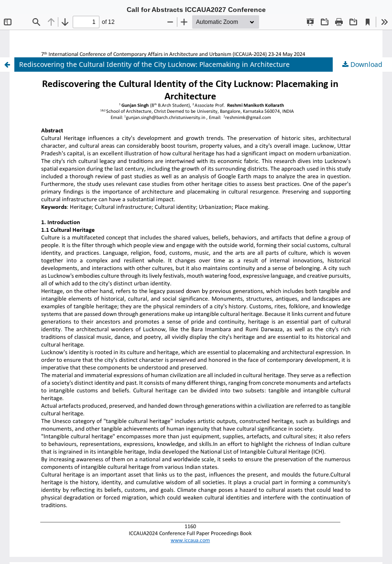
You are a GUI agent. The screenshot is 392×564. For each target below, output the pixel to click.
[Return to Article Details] (7, 64)
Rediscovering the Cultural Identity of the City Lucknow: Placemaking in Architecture (154, 64)
